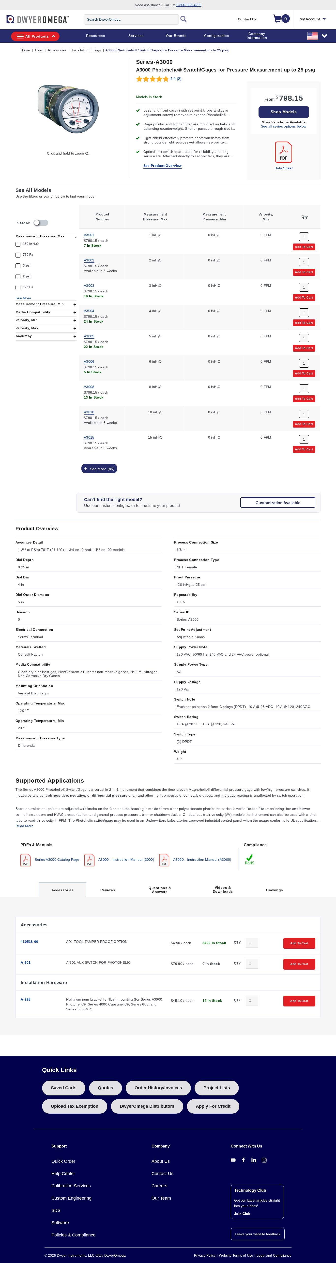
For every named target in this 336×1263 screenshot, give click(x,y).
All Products (37, 36)
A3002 (89, 260)
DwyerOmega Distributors (147, 1106)
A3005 (89, 336)
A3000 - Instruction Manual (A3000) (201, 859)
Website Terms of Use (236, 1255)
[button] (317, 35)
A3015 (89, 437)
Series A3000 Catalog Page (56, 859)
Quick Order (63, 1161)
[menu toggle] (2, 21)
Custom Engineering (71, 1198)
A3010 (89, 412)
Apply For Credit (213, 1106)
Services (136, 36)
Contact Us (247, 19)
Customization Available (278, 503)
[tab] (127, 854)
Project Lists (216, 1087)
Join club (242, 1214)
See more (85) (101, 469)
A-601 (26, 962)
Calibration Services (71, 1185)
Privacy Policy (204, 1255)
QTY (237, 942)
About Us (161, 1161)
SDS (56, 1210)
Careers (159, 1185)
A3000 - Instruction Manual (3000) (126, 859)
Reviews (107, 890)
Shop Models (284, 112)
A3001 (89, 235)
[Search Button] (183, 19)
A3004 (89, 311)
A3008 (89, 386)
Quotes (105, 1087)
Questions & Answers (160, 890)
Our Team (161, 1198)
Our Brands (176, 36)
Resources (95, 36)
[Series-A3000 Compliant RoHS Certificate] (250, 859)
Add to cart (304, 246)
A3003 (89, 285)
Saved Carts (63, 1087)
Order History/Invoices (158, 1087)
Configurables (216, 36)
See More (23, 298)
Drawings (274, 890)
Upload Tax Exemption (74, 1106)
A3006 (89, 361)
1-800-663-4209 (188, 5)
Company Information (257, 36)
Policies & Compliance (73, 1235)
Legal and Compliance (274, 1255)
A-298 (26, 999)
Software (60, 1222)
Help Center (63, 1173)
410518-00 (29, 942)
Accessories (62, 892)
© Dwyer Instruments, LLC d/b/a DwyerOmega (85, 1255)
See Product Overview (162, 166)
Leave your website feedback (257, 1234)
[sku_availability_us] (40, 223)
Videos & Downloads (223, 889)
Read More (24, 826)
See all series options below (283, 126)
